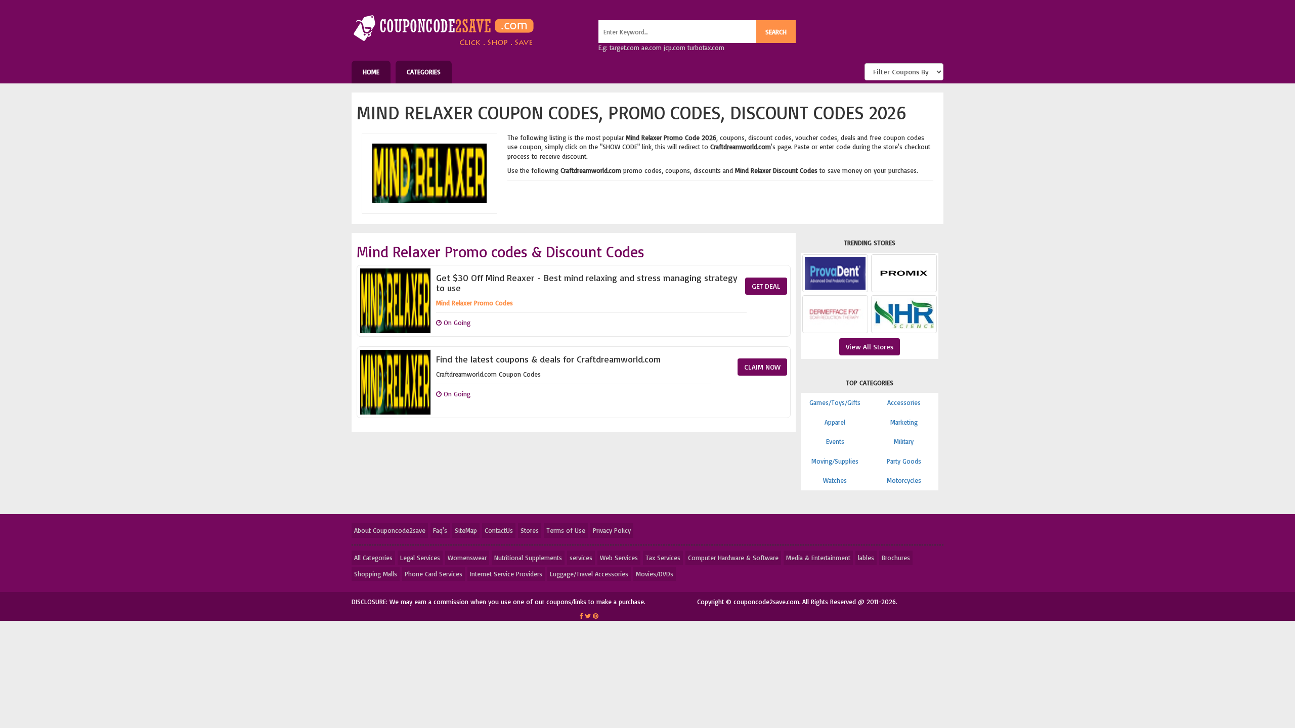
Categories (424, 72)
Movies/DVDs (654, 574)
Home (371, 72)
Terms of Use (565, 530)
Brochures (896, 558)
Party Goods (904, 461)
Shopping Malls (375, 574)
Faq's (440, 530)
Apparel (835, 422)
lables (866, 558)
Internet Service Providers (506, 574)
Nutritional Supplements (528, 558)
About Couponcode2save (389, 530)
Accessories (904, 402)
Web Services (619, 558)
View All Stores (869, 346)
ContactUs (499, 530)
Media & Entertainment (818, 558)
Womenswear (467, 558)
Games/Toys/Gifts (834, 402)
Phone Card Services (433, 574)
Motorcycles (904, 480)
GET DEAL (766, 286)
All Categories (373, 558)
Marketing (904, 422)
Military (904, 441)
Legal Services (420, 558)
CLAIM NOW (762, 366)
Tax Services (662, 558)
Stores (530, 530)
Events (835, 441)
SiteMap (466, 530)
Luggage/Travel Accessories (589, 574)
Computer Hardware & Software (733, 558)
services (581, 558)
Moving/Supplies (834, 461)
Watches (835, 480)
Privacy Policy (612, 530)
